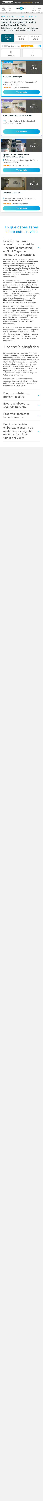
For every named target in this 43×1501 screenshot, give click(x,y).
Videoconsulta (16, 12)
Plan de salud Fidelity (37, 12)
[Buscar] (34, 8)
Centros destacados (7, 36)
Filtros (32, 55)
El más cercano (35, 38)
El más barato (21, 38)
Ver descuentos (19, 46)
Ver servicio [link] (21, 92)
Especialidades (5, 12)
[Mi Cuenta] (4, 8)
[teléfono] (9, 8)
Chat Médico (27, 12)
